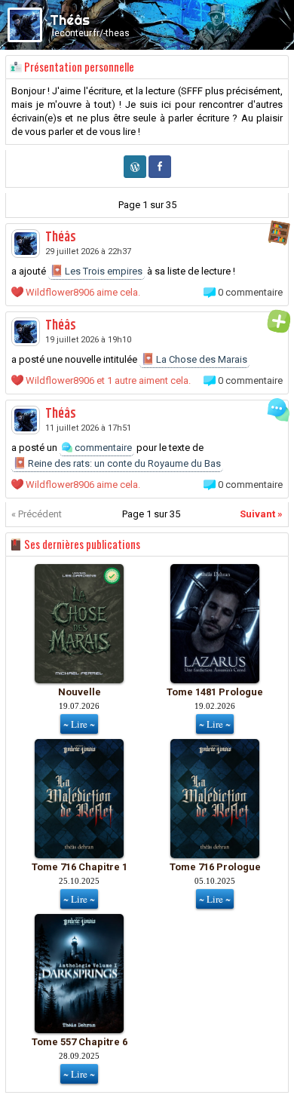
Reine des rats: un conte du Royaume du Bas (123, 463)
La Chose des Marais (200, 359)
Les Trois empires (102, 271)
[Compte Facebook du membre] (160, 174)
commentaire (102, 447)
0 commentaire (250, 292)
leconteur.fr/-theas (91, 33)
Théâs (60, 237)
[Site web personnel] (135, 174)
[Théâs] (25, 243)
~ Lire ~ (79, 724)
